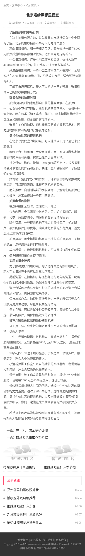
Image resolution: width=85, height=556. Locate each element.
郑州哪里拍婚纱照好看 (23, 490)
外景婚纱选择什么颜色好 (24, 514)
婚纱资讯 (31, 5)
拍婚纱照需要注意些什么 (24, 522)
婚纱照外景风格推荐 (21, 498)
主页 (6, 5)
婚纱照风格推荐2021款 (32, 437)
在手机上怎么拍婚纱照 (32, 430)
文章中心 (17, 5)
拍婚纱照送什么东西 (21, 506)
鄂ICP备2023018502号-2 (51, 548)
